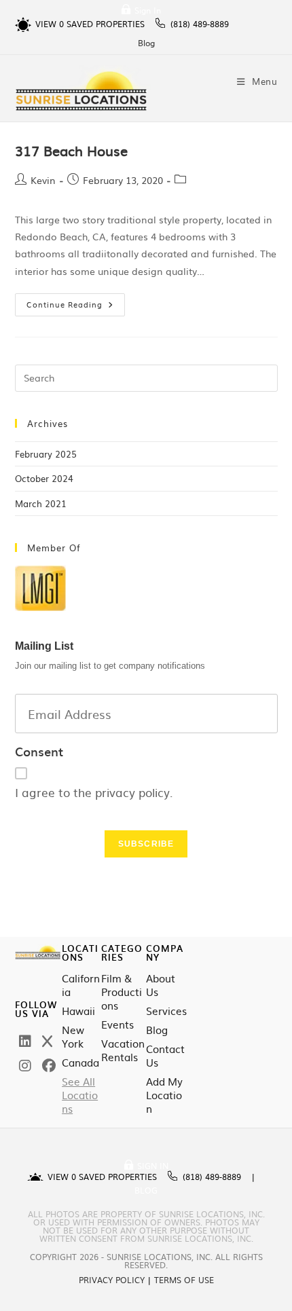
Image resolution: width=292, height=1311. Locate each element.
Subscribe (146, 844)
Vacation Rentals (123, 1050)
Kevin (43, 180)
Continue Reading (75, 301)
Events (117, 1024)
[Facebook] (49, 1064)
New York (73, 1036)
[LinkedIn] (25, 1040)
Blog (146, 43)
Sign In (147, 10)
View (49, 24)
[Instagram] (25, 1064)
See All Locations (80, 1095)
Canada (80, 1062)
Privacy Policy (112, 1280)
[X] (47, 1040)
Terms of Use (184, 1280)
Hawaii (78, 1011)
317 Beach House (71, 150)
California (81, 985)
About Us (160, 985)
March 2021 (41, 503)
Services (166, 1011)
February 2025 (46, 453)
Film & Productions (121, 992)
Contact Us (165, 1055)
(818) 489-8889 (199, 24)
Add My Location (164, 1095)
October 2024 (44, 478)
